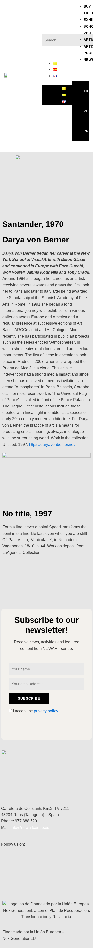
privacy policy (46, 711)
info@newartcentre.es (30, 827)
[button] (57, 31)
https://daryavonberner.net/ (52, 444)
